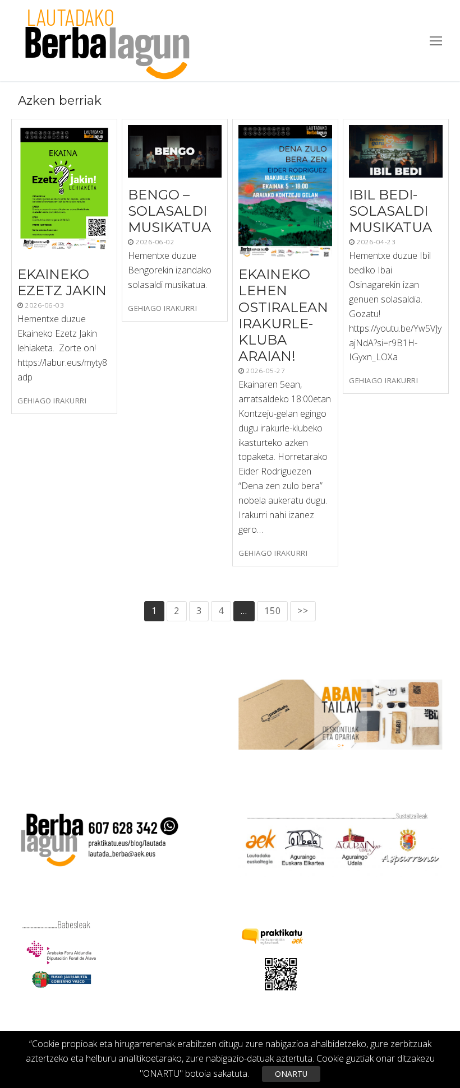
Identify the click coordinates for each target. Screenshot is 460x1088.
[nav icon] (436, 41)
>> (303, 611)
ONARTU (291, 1073)
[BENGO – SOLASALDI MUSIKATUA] (175, 151)
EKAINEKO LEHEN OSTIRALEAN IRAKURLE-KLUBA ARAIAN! (283, 315)
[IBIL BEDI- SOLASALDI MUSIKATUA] (396, 151)
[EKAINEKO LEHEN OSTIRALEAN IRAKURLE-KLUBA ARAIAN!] (285, 191)
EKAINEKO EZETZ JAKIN (62, 282)
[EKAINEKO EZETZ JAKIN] (64, 191)
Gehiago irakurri (51, 400)
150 (272, 611)
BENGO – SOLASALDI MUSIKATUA (169, 211)
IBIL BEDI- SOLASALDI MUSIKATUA (390, 211)
